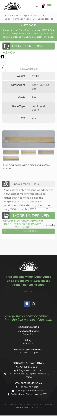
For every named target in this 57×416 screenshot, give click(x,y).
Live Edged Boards (42, 19)
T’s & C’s (47, 404)
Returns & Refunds (24, 407)
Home (8, 15)
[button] (28, 231)
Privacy (38, 407)
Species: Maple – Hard (36, 15)
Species (17, 15)
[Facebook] (27, 304)
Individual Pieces (21, 19)
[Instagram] (33, 304)
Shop (7, 19)
